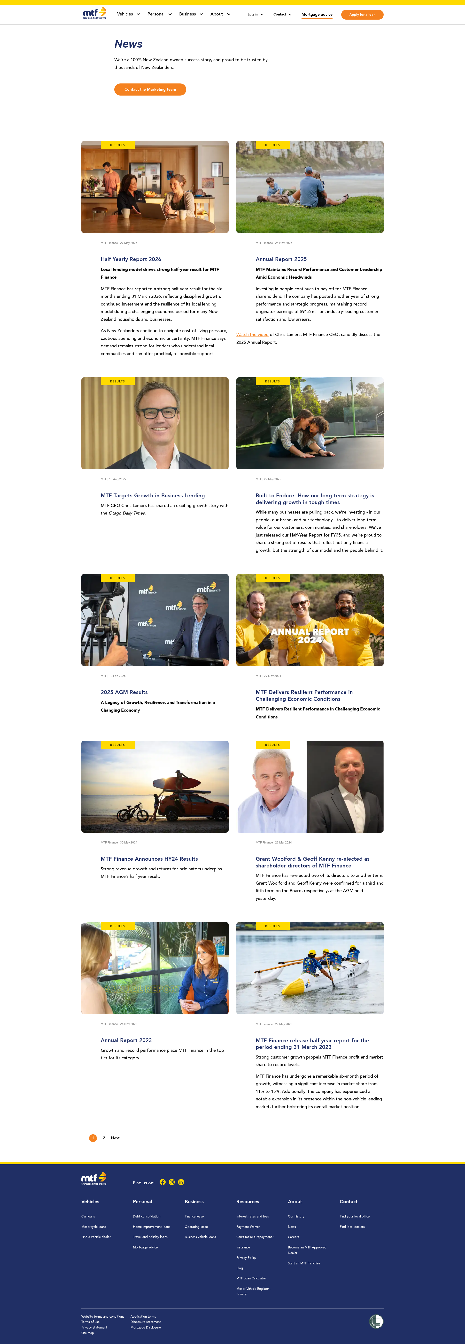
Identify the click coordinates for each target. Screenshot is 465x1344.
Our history (296, 1216)
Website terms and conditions (102, 1316)
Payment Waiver (248, 1227)
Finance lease (194, 1216)
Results (117, 145)
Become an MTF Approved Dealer (307, 1250)
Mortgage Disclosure (146, 1327)
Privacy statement (94, 1327)
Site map (87, 1333)
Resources (247, 1202)
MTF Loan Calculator (251, 1278)
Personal (142, 1202)
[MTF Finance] (94, 18)
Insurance (243, 1247)
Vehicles (90, 1202)
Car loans (88, 1216)
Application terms (143, 1316)
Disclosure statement (146, 1322)
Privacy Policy (246, 1258)
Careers (293, 1237)
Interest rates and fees (252, 1216)
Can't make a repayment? (255, 1237)
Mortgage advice (317, 15)
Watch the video (252, 335)
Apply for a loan (362, 14)
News (292, 1227)
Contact (349, 1202)
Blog (239, 1268)
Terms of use (90, 1322)
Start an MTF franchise (304, 1263)
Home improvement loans (151, 1227)
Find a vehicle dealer (96, 1237)
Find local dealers (352, 1227)
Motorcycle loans (93, 1227)
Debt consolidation (146, 1216)
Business (194, 1202)
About (295, 1202)
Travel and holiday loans (150, 1237)
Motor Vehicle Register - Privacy (253, 1291)
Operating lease (196, 1227)
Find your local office (355, 1216)
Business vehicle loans (200, 1237)
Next (115, 1138)
